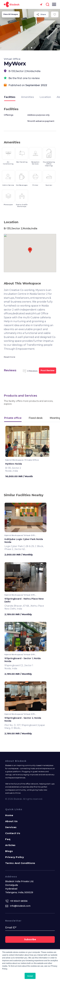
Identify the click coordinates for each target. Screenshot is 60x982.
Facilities (9, 97)
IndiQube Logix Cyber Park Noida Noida (23, 540)
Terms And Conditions (20, 863)
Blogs (9, 851)
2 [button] (28, 47)
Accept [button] (30, 975)
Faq (7, 839)
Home (9, 815)
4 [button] (35, 47)
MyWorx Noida (13, 463)
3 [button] (31, 47)
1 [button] (25, 47)
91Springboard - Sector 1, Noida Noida (22, 660)
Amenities (27, 97)
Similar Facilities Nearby (23, 495)
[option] (30, 29)
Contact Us (12, 833)
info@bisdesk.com (20, 905)
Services (11, 827)
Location (45, 97)
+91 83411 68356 (19, 901)
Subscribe (30, 939)
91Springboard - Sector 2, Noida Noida (22, 719)
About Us (11, 821)
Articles (10, 845)
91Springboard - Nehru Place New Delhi (24, 600)
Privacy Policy (14, 857)
